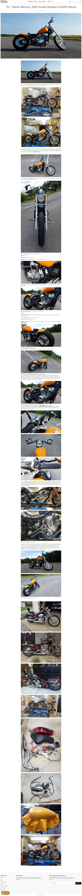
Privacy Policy (3, 887)
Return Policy (3, 889)
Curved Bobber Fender (35, 151)
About (2, 877)
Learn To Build (3, 882)
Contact (2, 884)
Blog (1, 879)
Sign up (78, 883)
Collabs (2, 880)
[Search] (75, 1)
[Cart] (80, 1)
